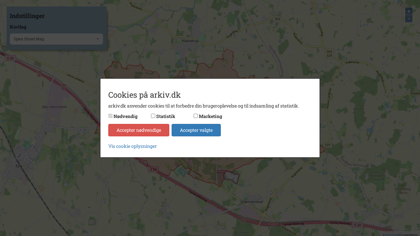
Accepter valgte (196, 130)
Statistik (165, 116)
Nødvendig (125, 116)
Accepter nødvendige (138, 130)
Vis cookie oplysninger (132, 146)
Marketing (210, 116)
